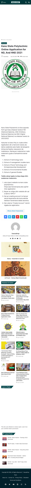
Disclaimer (26, 477)
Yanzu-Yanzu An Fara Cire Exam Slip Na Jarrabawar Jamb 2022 (7, 296)
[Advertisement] (15, 21)
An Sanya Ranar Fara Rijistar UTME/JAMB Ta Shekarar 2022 (22, 352)
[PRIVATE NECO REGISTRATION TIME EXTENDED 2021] (23, 327)
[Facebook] (5, 216)
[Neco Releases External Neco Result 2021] (8, 367)
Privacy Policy (18, 477)
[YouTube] (18, 239)
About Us (4, 477)
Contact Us (11, 477)
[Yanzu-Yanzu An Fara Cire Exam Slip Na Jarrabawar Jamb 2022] (8, 289)
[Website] (11, 239)
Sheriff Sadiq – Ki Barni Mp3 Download (17, 443)
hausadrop (5, 56)
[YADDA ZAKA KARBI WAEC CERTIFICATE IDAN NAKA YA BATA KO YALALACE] (8, 327)
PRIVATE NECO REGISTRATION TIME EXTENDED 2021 (22, 334)
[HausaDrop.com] (15, 2)
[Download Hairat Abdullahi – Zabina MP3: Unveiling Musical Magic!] (4, 457)
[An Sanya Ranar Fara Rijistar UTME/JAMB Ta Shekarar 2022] (23, 345)
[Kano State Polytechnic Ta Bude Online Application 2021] (8, 308)
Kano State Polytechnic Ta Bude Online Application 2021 (7, 315)
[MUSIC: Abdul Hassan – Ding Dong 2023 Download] (4, 451)
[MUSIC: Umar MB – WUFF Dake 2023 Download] (4, 463)
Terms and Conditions (15, 480)
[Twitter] (9, 216)
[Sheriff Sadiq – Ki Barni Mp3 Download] (4, 445)
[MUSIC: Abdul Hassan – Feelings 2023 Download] (4, 439)
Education (9, 39)
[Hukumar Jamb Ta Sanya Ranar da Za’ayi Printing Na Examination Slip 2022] (23, 289)
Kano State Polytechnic (15, 211)
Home (4, 39)
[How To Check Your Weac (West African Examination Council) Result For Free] (23, 308)
